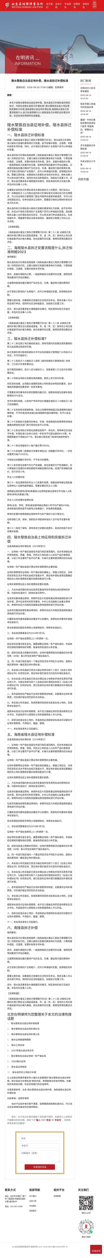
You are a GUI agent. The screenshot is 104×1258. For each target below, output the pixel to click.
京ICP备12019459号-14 (58, 1247)
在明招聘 (57, 1196)
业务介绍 (58, 6)
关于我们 (49, 6)
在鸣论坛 (86, 6)
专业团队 (67, 6)
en (94, 6)
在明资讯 (77, 6)
